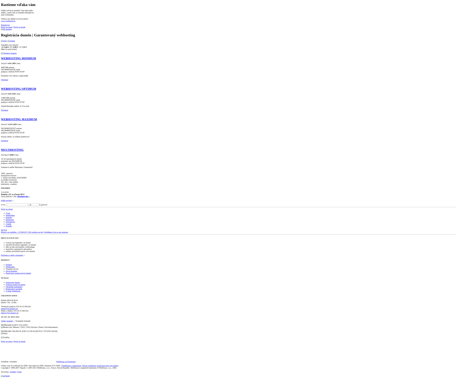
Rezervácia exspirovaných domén (18, 273)
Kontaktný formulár (23, 321)
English (13, 372)
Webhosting (10, 215)
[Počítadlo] (5, 376)
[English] (11, 41)
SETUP (4, 230)
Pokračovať (5, 25)
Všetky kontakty (7, 321)
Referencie (10, 220)
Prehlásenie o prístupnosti (71, 366)
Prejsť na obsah (19, 27)
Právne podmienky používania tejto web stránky (100, 366)
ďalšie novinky (6, 201)
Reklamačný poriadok (14, 289)
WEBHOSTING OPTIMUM (18, 88)
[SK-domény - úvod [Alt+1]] (6, 29)
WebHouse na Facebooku (66, 362)
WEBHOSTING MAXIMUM (19, 119)
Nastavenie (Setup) (13, 283)
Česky (19, 372)
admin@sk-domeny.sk (9, 309)
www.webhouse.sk (8, 21)
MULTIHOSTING (12, 149)
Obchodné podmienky (14, 287)
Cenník (8, 224)
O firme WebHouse (13, 291)
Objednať (4, 80)
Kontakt (9, 226)
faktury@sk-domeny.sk (9, 313)
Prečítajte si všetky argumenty (12, 255)
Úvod (8, 213)
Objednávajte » (23, 196)
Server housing (11, 271)
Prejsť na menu (6, 27)
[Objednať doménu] (9, 53)
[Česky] (4, 41)
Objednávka (10, 222)
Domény (9, 218)
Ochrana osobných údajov (15, 285)
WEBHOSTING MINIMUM (18, 58)
